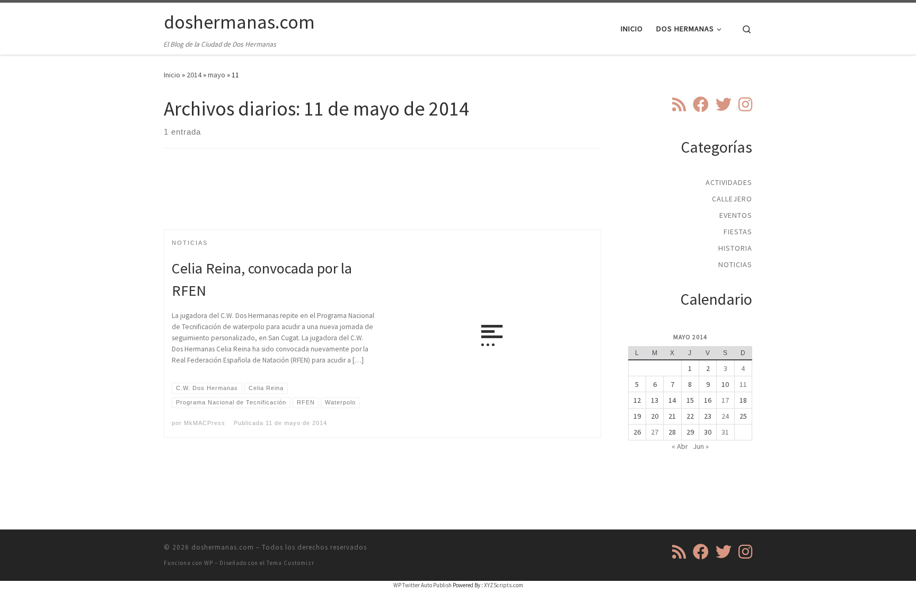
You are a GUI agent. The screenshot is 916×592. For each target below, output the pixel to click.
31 (725, 432)
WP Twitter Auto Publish (422, 585)
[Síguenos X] (724, 104)
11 (743, 384)
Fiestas (738, 231)
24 (725, 416)
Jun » (701, 446)
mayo (216, 74)
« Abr (680, 446)
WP (208, 563)
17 (725, 400)
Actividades (729, 182)
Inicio (172, 74)
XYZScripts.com (503, 585)
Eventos (735, 215)
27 (654, 432)
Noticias (735, 264)
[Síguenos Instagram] (745, 104)
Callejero (732, 199)
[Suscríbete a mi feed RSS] (679, 104)
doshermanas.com (222, 547)
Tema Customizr (290, 563)
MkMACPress (204, 423)
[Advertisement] (383, 198)
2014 (194, 74)
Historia (735, 248)
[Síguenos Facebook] (701, 104)
